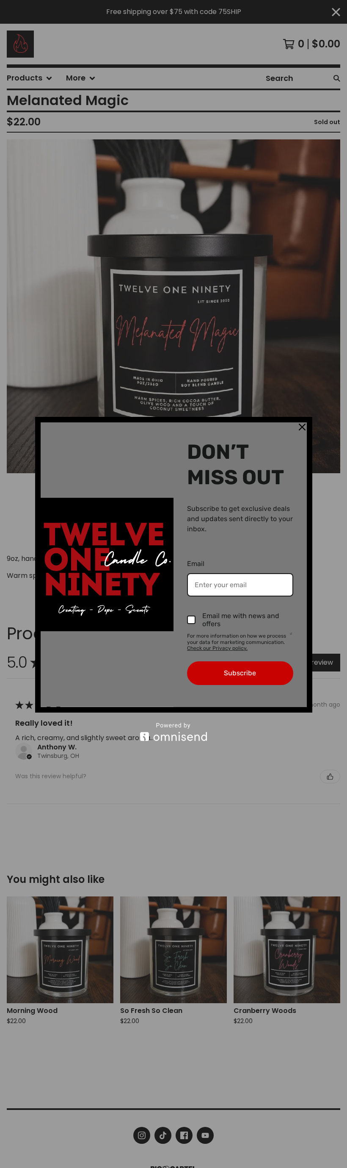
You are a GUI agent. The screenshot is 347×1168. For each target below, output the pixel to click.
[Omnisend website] (173, 732)
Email (195, 564)
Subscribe (240, 673)
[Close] (302, 427)
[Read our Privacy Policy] (291, 637)
